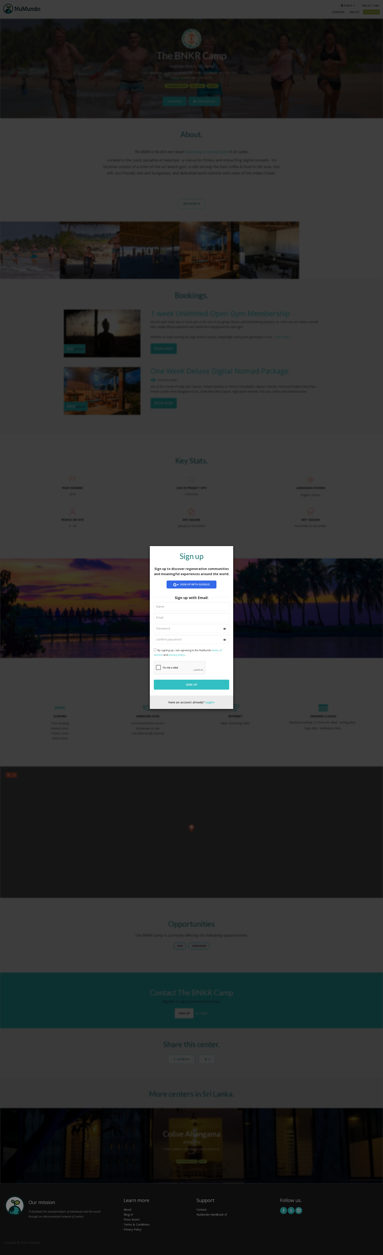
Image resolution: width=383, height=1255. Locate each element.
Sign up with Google (195, 584)
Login (209, 702)
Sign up (191, 684)
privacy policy (177, 655)
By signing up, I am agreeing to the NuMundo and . (188, 652)
